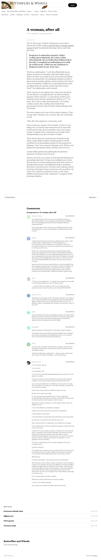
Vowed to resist (10, 526)
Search (72, 5)
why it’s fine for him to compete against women (50, 46)
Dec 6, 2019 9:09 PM (70, 343)
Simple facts (92, 197)
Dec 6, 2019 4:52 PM (70, 327)
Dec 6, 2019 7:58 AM (70, 215)
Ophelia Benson (35, 33)
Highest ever (8, 516)
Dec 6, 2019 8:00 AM (69, 237)
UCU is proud (9, 521)
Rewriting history (10, 197)
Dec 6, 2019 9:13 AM (70, 294)
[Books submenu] (31, 11)
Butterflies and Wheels (17, 541)
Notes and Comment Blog (46, 33)
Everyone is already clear (13, 511)
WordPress (94, 555)
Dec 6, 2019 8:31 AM (70, 278)
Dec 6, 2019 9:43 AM (70, 311)
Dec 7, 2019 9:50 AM (70, 361)
